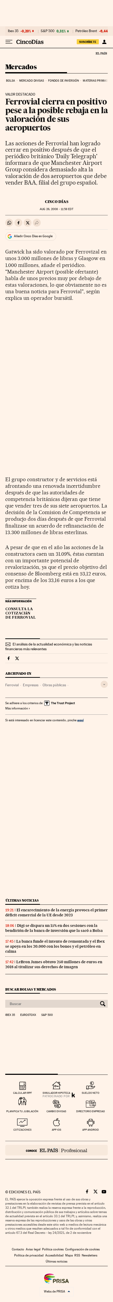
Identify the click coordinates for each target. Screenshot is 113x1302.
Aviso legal (33, 1249)
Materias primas (95, 80)
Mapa (69, 1255)
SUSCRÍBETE (87, 42)
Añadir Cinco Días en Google (33, 236)
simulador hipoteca (56, 1092)
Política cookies (53, 1249)
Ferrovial (12, 685)
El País (101, 53)
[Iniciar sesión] (104, 41)
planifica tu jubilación (22, 1111)
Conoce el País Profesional (56, 1150)
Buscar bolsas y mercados (30, 989)
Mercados (21, 67)
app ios (56, 1129)
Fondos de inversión (63, 80)
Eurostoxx (28, 1015)
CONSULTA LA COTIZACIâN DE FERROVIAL (20, 613)
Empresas (30, 685)
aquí (80, 720)
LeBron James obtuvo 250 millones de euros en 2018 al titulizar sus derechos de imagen (53, 964)
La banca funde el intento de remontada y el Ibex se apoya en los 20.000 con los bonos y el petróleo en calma (55, 946)
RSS (77, 1255)
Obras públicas (54, 685)
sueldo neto (90, 1092)
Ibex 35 (13, 31)
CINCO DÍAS (56, 201)
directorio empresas (90, 1111)
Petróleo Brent (86, 31)
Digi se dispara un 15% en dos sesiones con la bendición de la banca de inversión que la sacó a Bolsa (54, 928)
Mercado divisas (31, 80)
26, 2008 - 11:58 (56, 209)
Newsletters (89, 1255)
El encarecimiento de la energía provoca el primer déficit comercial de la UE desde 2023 (56, 912)
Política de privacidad (29, 1255)
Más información (16, 708)
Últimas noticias (22, 900)
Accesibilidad (54, 1255)
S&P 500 (47, 31)
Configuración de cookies (82, 1249)
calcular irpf (22, 1092)
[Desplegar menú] (9, 42)
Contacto (18, 1249)
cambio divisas (56, 1111)
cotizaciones (22, 1129)
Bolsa (10, 80)
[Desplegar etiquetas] (104, 684)
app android (90, 1129)
